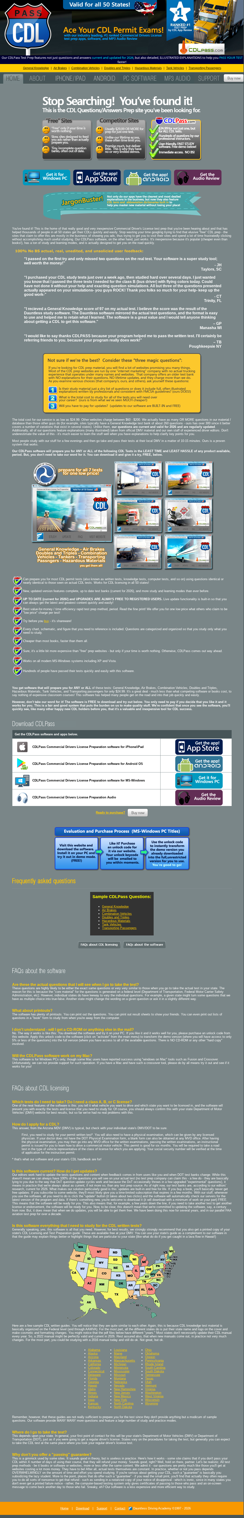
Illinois (92, 1392)
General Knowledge (36, 68)
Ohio (148, 1350)
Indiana (93, 1396)
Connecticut (96, 1371)
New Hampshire (125, 1389)
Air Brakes (60, 68)
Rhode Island (154, 1364)
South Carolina (155, 1368)
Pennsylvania (154, 1360)
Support (102, 1508)
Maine (118, 1353)
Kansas (93, 1403)
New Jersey (122, 1392)
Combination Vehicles (85, 68)
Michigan (120, 1364)
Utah (148, 1382)
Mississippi (121, 1371)
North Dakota (123, 1407)
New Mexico (122, 1396)
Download (82, 1508)
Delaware (94, 1375)
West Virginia (154, 1396)
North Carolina (123, 1403)
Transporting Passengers (205, 68)
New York (120, 1400)
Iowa (91, 1400)
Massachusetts (124, 1360)
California (94, 1364)
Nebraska (120, 1382)
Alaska (93, 1353)
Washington (153, 1392)
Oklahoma (152, 1353)
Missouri (120, 1375)
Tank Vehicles (175, 68)
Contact (120, 1508)
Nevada (119, 1385)
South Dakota (154, 1371)
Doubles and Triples (117, 68)
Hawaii (92, 1385)
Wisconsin (152, 1400)
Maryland (120, 1357)
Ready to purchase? (110, 812)
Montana (120, 1378)
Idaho (92, 1389)
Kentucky (94, 1407)
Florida (92, 1378)
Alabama (94, 1350)
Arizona (93, 1357)
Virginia (150, 1389)
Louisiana (120, 1350)
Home (64, 1508)
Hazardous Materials (148, 68)
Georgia (93, 1382)
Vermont (150, 1385)
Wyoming (151, 1403)
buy (46, 621)
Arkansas (94, 1360)
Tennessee (152, 1375)
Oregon (150, 1357)
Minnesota (121, 1368)
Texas (149, 1378)
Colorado (94, 1368)
